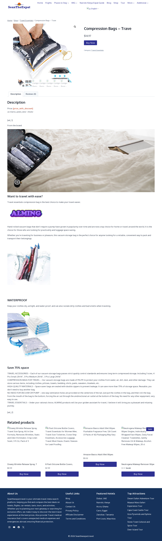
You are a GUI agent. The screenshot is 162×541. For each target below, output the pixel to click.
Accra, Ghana (102, 506)
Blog (109, 3)
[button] (75, 27)
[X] (23, 527)
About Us (70, 502)
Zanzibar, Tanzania (105, 514)
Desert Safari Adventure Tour (140, 498)
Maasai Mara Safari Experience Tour (136, 504)
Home (40, 3)
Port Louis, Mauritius (106, 518)
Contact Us (70, 506)
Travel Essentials (97, 50)
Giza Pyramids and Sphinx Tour (139, 516)
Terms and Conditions (76, 518)
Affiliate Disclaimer (75, 514)
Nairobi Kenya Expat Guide (92, 3)
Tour (123, 3)
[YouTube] (14, 527)
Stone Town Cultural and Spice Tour (138, 524)
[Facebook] (19, 527)
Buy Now (90, 42)
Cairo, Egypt (101, 510)
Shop (115, 3)
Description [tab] (16, 94)
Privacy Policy (72, 510)
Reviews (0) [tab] (31, 94)
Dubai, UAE (101, 498)
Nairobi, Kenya (103, 502)
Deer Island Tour (135, 529)
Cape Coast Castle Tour (137, 510)
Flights (48, 3)
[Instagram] (9, 527)
